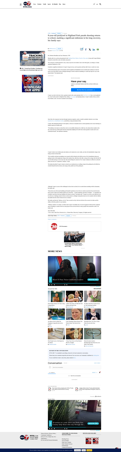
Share (64, 4)
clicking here (96, 355)
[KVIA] (27, 4)
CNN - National (60, 215)
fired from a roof (86, 95)
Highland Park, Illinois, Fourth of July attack (78, 58)
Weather (39, 4)
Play (60, 4)
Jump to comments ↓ (52, 219)
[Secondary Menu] (22, 4)
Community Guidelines (46, 435)
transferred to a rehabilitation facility (56, 120)
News (34, 4)
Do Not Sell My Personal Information (49, 440)
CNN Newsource (52, 48)
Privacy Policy (52, 433)
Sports (49, 4)
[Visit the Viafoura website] (98, 396)
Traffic (44, 4)
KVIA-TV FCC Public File (47, 436)
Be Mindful (55, 4)
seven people (73, 96)
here (75, 357)
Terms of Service (44, 433)
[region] (74, 380)
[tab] (52, 372)
